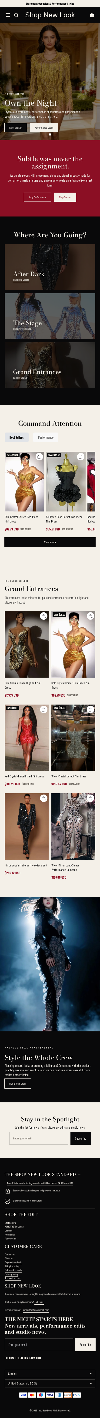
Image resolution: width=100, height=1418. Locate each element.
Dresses (8, 1230)
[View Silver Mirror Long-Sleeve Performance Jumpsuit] (73, 826)
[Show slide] (50, 134)
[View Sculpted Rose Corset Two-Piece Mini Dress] (66, 481)
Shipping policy (12, 1266)
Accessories (10, 1238)
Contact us (10, 1254)
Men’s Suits (10, 1234)
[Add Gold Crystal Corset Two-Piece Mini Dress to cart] (39, 456)
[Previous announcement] (5, 3)
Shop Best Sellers (21, 279)
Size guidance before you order (27, 1200)
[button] (8, 15)
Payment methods (13, 1262)
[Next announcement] (95, 3)
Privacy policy (11, 1274)
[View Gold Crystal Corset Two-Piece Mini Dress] (24, 481)
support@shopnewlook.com (36, 1309)
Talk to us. (39, 1301)
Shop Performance (37, 197)
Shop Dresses (65, 197)
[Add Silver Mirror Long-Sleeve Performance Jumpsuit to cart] (90, 798)
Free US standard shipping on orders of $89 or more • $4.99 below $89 (40, 1183)
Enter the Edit (15, 127)
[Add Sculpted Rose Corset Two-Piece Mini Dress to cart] (80, 456)
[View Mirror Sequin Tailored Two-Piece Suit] (27, 826)
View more (50, 542)
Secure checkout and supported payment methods (36, 1190)
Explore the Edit (20, 377)
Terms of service (13, 1278)
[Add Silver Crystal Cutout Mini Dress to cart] (90, 709)
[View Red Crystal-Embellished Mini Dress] (27, 738)
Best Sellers (10, 1222)
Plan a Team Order (17, 1083)
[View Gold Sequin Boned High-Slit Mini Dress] (27, 644)
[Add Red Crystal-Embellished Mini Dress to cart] (43, 709)
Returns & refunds (13, 1270)
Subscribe (80, 1138)
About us (9, 1258)
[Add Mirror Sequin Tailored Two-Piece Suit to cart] (43, 798)
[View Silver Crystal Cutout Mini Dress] (73, 738)
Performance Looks (44, 127)
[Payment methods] (7, 1191)
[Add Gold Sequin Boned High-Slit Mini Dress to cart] (43, 616)
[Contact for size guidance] (7, 1201)
